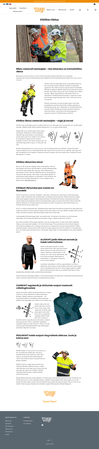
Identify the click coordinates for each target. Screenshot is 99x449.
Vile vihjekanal (27, 423)
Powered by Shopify (50, 444)
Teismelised (23, 8)
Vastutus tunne (51, 10)
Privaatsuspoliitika (28, 421)
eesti (48, 440)
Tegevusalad (12, 8)
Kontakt (72, 10)
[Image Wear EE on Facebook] (94, 4)
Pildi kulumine (62, 10)
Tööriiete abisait (17, 11)
